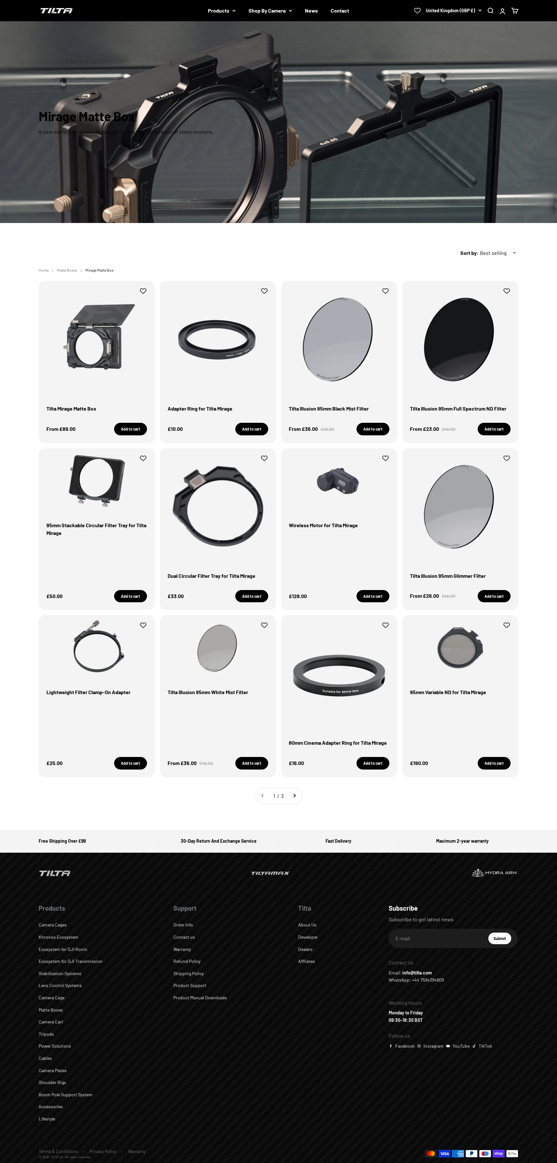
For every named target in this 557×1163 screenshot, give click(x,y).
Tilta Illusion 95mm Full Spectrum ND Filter (458, 408)
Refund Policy (186, 961)
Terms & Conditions (58, 1151)
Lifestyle (47, 1118)
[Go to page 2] (294, 796)
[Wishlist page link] (417, 10)
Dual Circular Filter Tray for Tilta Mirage (211, 576)
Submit (502, 940)
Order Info (183, 924)
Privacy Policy (103, 1151)
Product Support (189, 985)
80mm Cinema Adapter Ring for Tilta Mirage (338, 743)
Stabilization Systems (60, 973)
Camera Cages (53, 924)
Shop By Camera (267, 10)
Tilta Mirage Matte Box (71, 408)
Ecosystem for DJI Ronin (63, 949)
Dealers (305, 949)
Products (218, 10)
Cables (45, 1058)
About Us (307, 924)
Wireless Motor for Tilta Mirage (323, 525)
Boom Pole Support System (66, 1094)
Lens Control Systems (60, 985)
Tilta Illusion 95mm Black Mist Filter (329, 408)
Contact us (184, 937)
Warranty (182, 949)
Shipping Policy (188, 973)
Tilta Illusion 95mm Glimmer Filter (448, 576)
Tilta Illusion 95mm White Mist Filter (208, 692)
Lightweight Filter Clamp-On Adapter (88, 692)
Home (44, 270)
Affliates (306, 961)
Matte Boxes (67, 270)
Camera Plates (53, 1070)
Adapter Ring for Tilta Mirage (200, 408)
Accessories (51, 1106)
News (311, 10)
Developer (308, 937)
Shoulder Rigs (52, 1082)
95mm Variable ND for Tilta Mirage (448, 692)
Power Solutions (55, 1046)
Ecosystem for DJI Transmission (71, 961)
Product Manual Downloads (200, 997)
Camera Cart (51, 1021)
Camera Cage (51, 997)
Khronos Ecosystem (58, 937)
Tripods (46, 1034)
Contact (340, 10)
